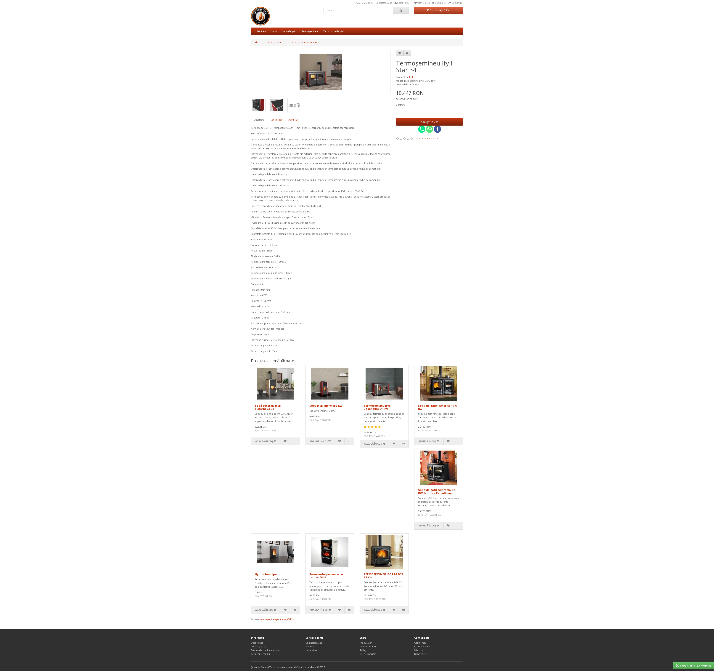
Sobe (274, 31)
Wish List (418, 650)
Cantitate (401, 104)
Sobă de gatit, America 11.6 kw (437, 407)
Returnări (310, 646)
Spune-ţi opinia (431, 138)
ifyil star (291, 619)
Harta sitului (311, 650)
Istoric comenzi (422, 646)
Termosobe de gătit (333, 31)
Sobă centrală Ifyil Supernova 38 (268, 407)
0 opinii (418, 138)
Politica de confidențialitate (265, 650)
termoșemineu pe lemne (273, 619)
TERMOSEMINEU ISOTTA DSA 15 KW (383, 575)
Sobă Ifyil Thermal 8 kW (325, 405)
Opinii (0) (293, 119)
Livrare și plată (258, 646)
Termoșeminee (310, 31)
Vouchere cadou (368, 646)
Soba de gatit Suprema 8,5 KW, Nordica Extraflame (437, 491)
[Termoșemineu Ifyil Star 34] (320, 72)
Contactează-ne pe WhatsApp (696, 665)
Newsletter (420, 654)
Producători (366, 642)
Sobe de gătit (289, 31)
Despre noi (257, 642)
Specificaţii (276, 119)
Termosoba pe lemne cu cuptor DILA (326, 575)
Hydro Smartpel (266, 574)
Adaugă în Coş (429, 122)
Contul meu (420, 642)
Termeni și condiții (260, 654)
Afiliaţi (363, 650)
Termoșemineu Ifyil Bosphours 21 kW (377, 407)
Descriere (259, 119)
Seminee (261, 31)
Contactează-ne (384, 2)
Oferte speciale (368, 654)
